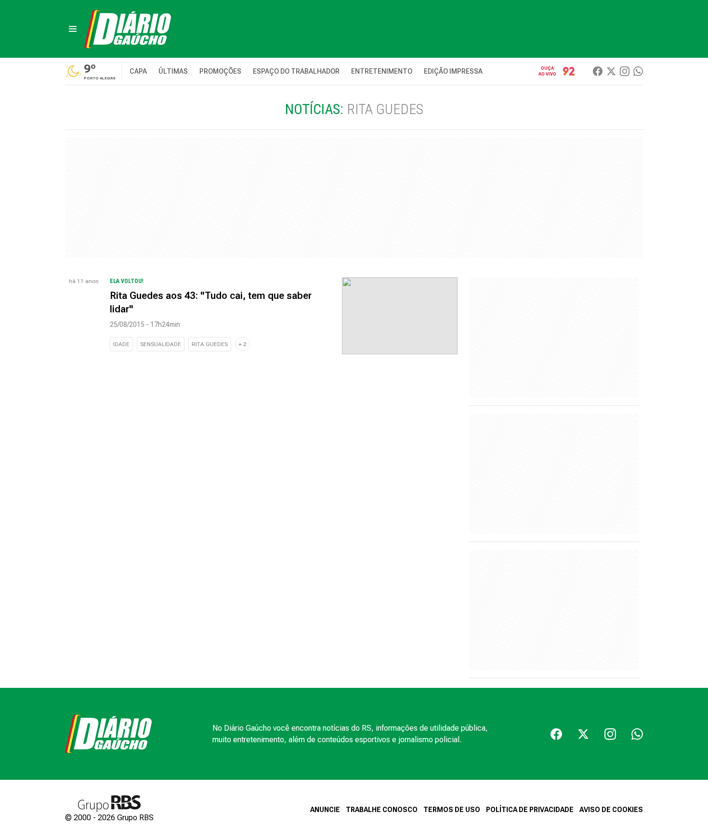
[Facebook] (598, 71)
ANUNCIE (325, 809)
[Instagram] (624, 71)
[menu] (73, 29)
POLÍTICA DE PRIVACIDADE (530, 809)
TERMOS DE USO (451, 809)
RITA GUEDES (210, 344)
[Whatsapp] (638, 71)
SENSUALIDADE (160, 344)
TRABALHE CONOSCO (382, 809)
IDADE (121, 344)
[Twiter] (611, 71)
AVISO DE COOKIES (611, 809)
